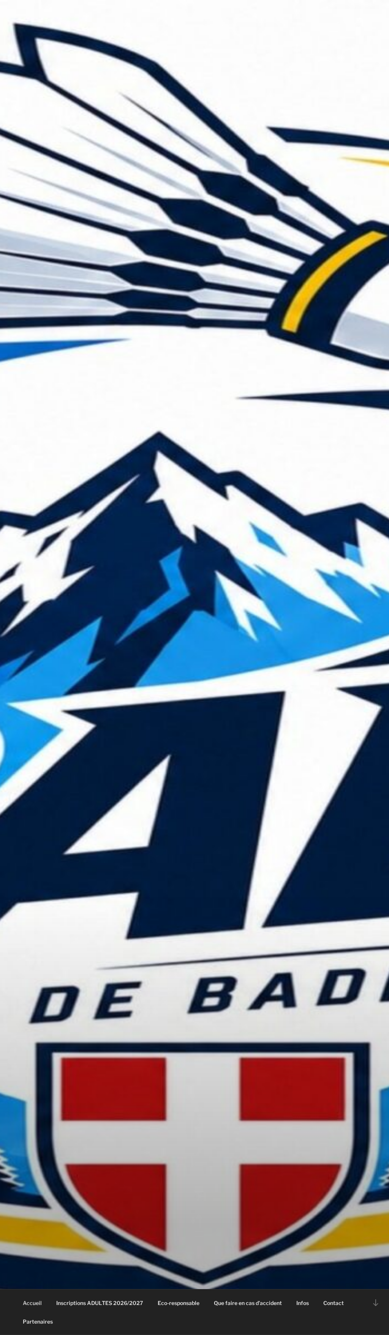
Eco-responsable (178, 1303)
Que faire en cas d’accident (248, 1303)
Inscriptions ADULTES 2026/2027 (99, 1303)
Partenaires (38, 1321)
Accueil (32, 1303)
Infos (302, 1303)
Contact (333, 1303)
